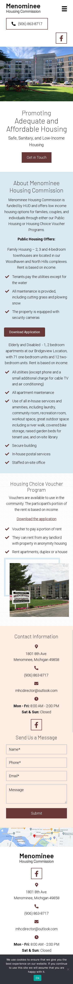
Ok (37, 978)
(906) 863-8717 (36, 675)
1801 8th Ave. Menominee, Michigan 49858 (36, 895)
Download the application (36, 519)
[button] (27, 24)
